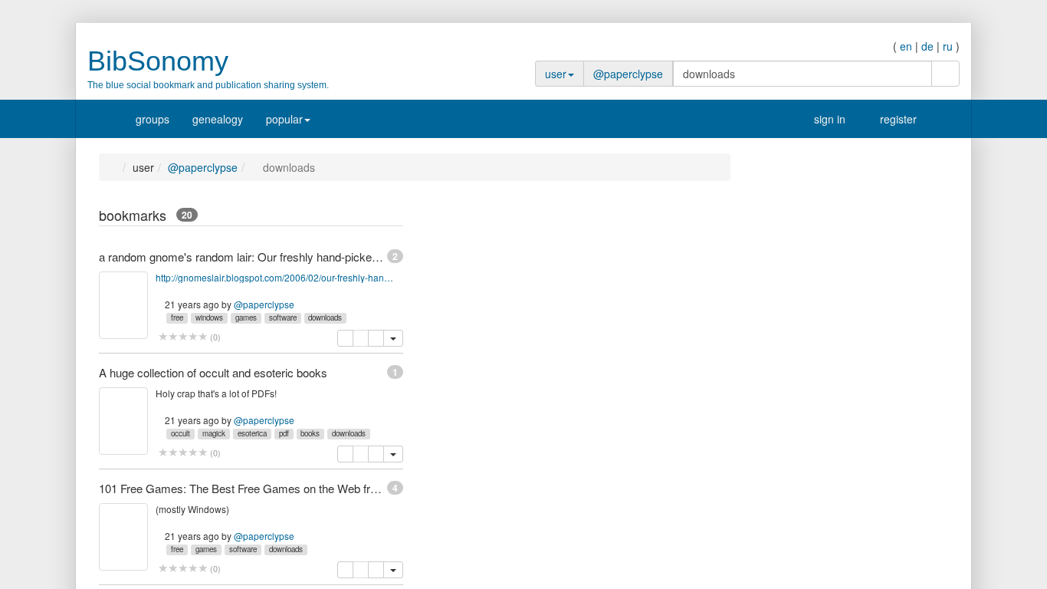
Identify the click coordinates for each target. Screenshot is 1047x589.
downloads (325, 317)
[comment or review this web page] (183, 337)
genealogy (217, 119)
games (246, 317)
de (927, 46)
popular (284, 119)
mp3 (791, 280)
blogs (794, 525)
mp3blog (802, 510)
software (283, 317)
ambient (800, 494)
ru (948, 46)
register (897, 119)
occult (180, 433)
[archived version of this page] (376, 338)
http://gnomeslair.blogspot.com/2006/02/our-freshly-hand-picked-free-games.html (276, 277)
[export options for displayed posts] (395, 217)
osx (789, 310)
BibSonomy (157, 61)
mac (791, 326)
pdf (284, 433)
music (795, 356)
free (177, 317)
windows (209, 317)
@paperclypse (628, 73)
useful (795, 341)
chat (791, 556)
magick (213, 433)
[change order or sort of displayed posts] (380, 217)
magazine (805, 433)
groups (152, 119)
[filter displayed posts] (364, 217)
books (310, 433)
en (906, 46)
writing (796, 479)
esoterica (252, 433)
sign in (828, 119)
